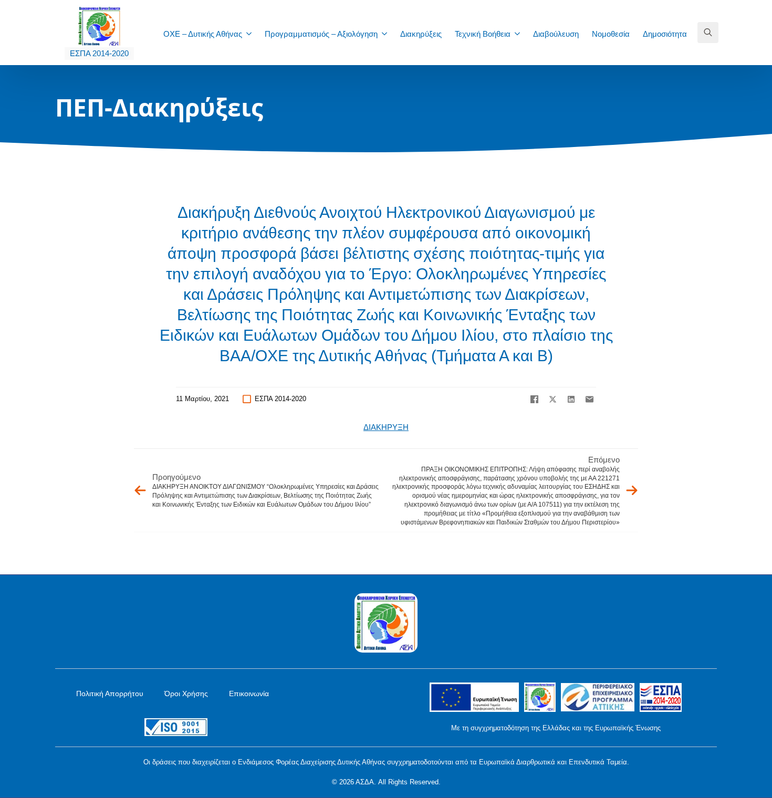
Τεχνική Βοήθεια (482, 33)
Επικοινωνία (249, 693)
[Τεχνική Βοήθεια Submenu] (520, 33)
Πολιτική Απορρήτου (109, 693)
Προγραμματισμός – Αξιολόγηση (321, 33)
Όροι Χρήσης (186, 693)
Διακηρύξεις (421, 33)
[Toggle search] (707, 32)
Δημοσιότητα (665, 33)
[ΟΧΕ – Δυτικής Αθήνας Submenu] (252, 33)
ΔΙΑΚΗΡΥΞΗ (386, 427)
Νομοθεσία (611, 33)
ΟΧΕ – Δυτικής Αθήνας (202, 33)
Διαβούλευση (556, 33)
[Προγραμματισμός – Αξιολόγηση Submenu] (388, 33)
